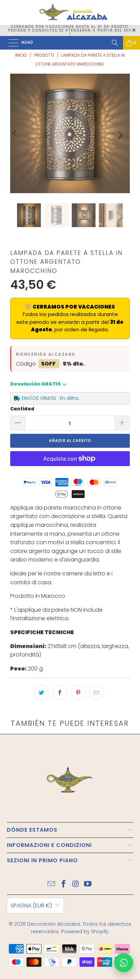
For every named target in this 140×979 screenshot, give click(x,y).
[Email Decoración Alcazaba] (52, 884)
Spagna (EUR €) (31, 905)
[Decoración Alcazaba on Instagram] (76, 884)
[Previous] (15, 133)
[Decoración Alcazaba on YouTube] (88, 884)
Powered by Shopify (85, 931)
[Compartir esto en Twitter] (41, 692)
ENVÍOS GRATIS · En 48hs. (51, 398)
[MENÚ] (10, 43)
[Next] (119, 135)
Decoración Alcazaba (53, 924)
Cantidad (22, 409)
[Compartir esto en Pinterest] (78, 692)
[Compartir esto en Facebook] (59, 692)
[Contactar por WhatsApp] (123, 962)
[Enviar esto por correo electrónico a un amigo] (96, 692)
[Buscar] (114, 43)
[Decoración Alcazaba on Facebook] (63, 884)
